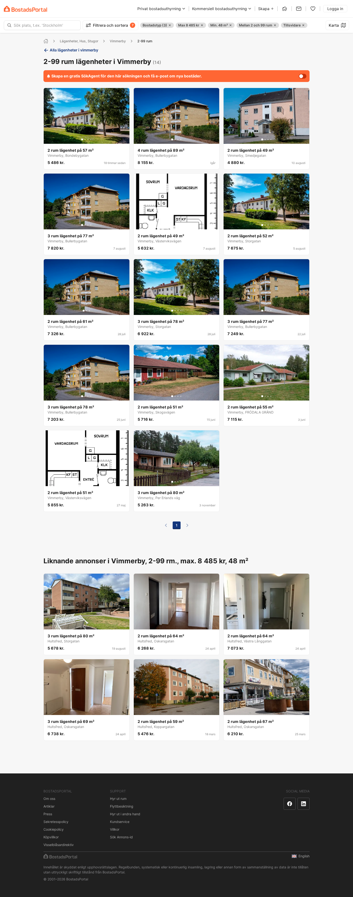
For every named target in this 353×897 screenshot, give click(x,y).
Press (47, 814)
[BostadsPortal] (25, 9)
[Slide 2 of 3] (86, 310)
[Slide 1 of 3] (83, 310)
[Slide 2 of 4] (85, 139)
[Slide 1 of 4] (82, 139)
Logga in (335, 8)
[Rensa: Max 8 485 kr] (202, 25)
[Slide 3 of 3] (89, 310)
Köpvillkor (51, 837)
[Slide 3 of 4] (87, 139)
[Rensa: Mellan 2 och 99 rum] (275, 25)
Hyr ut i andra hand (125, 814)
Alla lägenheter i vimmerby (74, 50)
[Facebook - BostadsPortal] (290, 804)
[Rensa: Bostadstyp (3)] (169, 25)
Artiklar (49, 806)
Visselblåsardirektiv (58, 845)
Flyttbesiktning (121, 806)
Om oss (49, 799)
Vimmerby (118, 41)
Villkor (114, 829)
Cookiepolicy (53, 829)
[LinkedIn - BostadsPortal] (304, 804)
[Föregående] (166, 525)
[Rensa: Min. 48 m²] (230, 25)
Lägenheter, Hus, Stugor (79, 41)
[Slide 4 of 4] (90, 139)
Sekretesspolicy (55, 822)
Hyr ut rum (118, 799)
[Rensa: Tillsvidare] (303, 25)
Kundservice (119, 822)
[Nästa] (187, 525)
